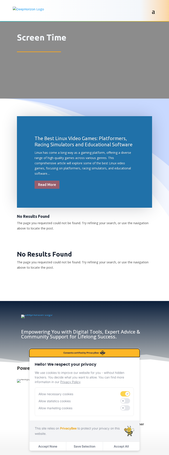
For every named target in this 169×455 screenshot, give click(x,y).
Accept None (47, 446)
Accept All (121, 446)
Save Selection (84, 446)
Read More (47, 185)
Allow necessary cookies (56, 394)
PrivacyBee (68, 428)
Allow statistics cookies (55, 401)
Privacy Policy (70, 382)
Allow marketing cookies (55, 408)
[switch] (125, 393)
